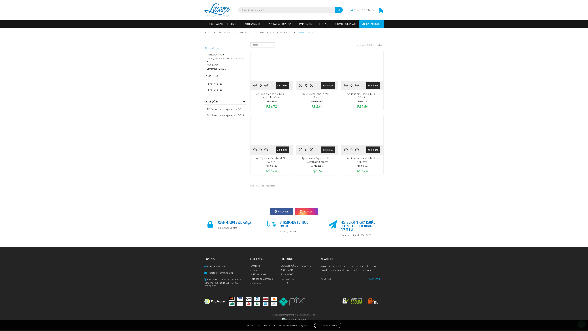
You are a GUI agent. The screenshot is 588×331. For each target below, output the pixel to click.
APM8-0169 (317, 101)
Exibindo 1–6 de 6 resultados (369, 45)
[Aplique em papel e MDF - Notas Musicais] (272, 65)
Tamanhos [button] (211, 75)
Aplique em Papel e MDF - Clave (271, 159)
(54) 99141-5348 (216, 266)
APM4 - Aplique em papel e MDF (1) (226, 109)
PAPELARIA (305, 24)
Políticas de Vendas (260, 274)
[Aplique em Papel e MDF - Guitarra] (362, 129)
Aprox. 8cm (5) (214, 89)
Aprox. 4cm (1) (214, 83)
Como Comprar (345, 24)
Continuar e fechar (327, 325)
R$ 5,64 (317, 106)
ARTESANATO (252, 24)
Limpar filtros (216, 68)
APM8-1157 (362, 165)
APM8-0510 (271, 165)
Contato (254, 269)
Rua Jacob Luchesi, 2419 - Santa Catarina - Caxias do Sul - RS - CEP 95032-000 (222, 283)
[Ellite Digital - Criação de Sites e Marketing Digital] (294, 319)
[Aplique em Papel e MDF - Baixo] (317, 65)
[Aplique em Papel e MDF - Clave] (272, 129)
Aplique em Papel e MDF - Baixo (317, 95)
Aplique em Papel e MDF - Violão (362, 95)
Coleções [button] (211, 101)
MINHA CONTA (364, 10)
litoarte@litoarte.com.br (220, 272)
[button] (381, 10)
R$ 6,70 (271, 106)
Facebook (283, 211)
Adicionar (282, 85)
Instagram (308, 211)
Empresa (255, 265)
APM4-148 (271, 101)
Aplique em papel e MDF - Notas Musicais (271, 95)
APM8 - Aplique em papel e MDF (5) (226, 115)
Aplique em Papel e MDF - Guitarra (362, 159)
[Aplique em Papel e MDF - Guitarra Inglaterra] (317, 129)
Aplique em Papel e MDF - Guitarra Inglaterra (317, 159)
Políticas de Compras (261, 278)
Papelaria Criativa (280, 24)
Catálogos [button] (373, 24)
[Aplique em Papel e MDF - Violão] (362, 65)
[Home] (217, 10)
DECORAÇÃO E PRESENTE (222, 24)
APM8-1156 (317, 165)
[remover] (225, 54)
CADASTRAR (375, 279)
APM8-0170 (362, 101)
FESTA (322, 24)
